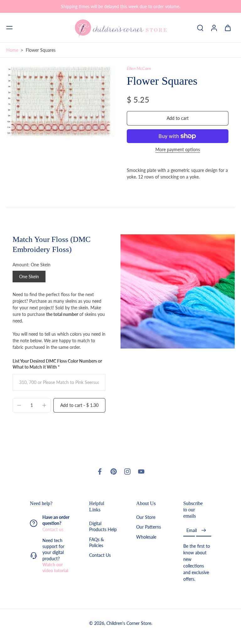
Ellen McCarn (139, 68)
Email (191, 530)
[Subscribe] (203, 531)
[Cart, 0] (228, 28)
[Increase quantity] (44, 405)
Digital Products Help (103, 526)
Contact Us (100, 555)
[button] (9, 27)
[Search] (200, 27)
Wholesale (146, 537)
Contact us (52, 529)
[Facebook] (100, 471)
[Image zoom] (60, 101)
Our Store (145, 517)
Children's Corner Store (128, 623)
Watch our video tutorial (55, 567)
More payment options (177, 149)
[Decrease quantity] (19, 405)
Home (12, 50)
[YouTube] (141, 471)
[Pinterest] (113, 471)
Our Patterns (148, 527)
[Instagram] (127, 471)
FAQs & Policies (96, 542)
